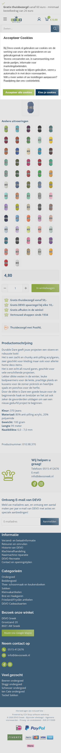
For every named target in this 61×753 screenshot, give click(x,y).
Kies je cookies (47, 92)
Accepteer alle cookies (18, 92)
